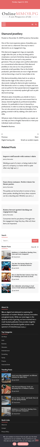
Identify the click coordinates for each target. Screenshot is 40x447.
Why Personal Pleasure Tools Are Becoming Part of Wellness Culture (23, 387)
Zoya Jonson (16, 257)
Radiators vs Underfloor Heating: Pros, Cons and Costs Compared (24, 253)
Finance (4, 361)
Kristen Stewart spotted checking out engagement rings (17, 211)
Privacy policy (22, 444)
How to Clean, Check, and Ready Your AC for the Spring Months (25, 399)
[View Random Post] (32, 24)
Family (3, 357)
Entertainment (6, 350)
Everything (4, 354)
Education (4, 347)
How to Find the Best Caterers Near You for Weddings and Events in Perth (24, 275)
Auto (3, 340)
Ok (14, 444)
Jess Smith (16, 268)
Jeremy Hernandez (32, 38)
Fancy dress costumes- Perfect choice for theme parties (19, 183)
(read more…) (21, 327)
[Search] (35, 24)
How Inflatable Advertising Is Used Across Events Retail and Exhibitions (23, 287)
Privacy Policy (5, 431)
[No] (37, 440)
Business (12, 126)
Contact (4, 428)
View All (33, 247)
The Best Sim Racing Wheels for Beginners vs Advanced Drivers (22, 264)
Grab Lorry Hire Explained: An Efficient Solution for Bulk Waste (24, 376)
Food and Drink (6, 364)
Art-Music (4, 336)
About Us (4, 424)
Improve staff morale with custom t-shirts (19, 156)
